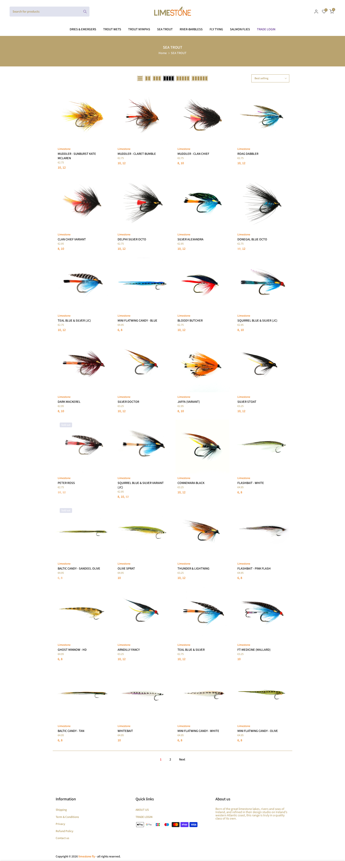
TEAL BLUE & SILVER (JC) (74, 320)
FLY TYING (216, 29)
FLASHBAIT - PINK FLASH (254, 568)
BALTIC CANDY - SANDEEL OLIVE (79, 568)
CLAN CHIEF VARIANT (72, 239)
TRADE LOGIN (266, 29)
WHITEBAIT (125, 731)
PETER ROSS (66, 483)
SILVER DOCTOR (128, 402)
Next (182, 759)
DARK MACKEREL (69, 402)
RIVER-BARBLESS (191, 29)
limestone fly (86, 856)
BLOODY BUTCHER (190, 320)
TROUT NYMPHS (139, 29)
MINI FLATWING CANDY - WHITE (198, 731)
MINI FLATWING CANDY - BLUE (137, 320)
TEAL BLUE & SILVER (191, 650)
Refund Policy (64, 831)
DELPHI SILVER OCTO (132, 239)
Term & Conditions (67, 817)
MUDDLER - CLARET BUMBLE (137, 154)
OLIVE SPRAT (126, 568)
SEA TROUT (165, 29)
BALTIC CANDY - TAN (71, 731)
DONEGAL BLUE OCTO (252, 239)
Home (163, 53)
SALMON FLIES (240, 29)
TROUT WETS (112, 29)
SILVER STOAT (246, 402)
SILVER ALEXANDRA (190, 239)
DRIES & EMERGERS (83, 29)
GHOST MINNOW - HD (72, 650)
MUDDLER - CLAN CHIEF (193, 154)
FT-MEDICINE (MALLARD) (254, 650)
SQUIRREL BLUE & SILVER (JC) (257, 320)
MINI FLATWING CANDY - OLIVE (257, 731)
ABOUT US (142, 810)
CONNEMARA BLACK (190, 483)
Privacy (60, 824)
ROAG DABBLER (247, 154)
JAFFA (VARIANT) (188, 402)
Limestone (64, 149)
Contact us (62, 838)
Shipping (61, 810)
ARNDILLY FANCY (129, 650)
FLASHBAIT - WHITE (250, 483)
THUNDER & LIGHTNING (193, 568)
